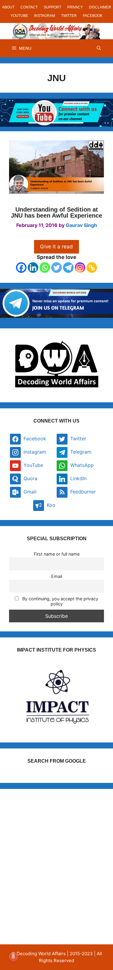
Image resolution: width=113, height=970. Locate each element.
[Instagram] (80, 267)
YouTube (19, 16)
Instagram (44, 16)
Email (56, 576)
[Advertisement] (56, 854)
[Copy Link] (91, 267)
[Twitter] (56, 267)
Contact (29, 7)
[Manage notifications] (13, 957)
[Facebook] (21, 267)
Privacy (75, 7)
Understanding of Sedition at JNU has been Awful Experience (56, 212)
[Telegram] (68, 267)
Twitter (69, 16)
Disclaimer (100, 7)
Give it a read (56, 247)
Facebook (92, 16)
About (8, 7)
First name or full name (57, 554)
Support (52, 7)
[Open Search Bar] (99, 48)
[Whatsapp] (44, 267)
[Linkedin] (33, 267)
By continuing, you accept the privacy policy (59, 601)
